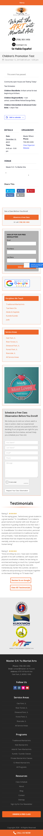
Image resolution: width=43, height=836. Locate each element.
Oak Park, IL (11, 338)
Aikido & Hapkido (12, 312)
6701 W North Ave (25, 671)
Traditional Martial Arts (15, 304)
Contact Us (21, 44)
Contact (21, 795)
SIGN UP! (21, 267)
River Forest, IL (12, 342)
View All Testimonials (20, 587)
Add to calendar (15, 117)
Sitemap (21, 800)
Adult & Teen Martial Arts (21, 749)
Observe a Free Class (21, 217)
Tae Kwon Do (11, 308)
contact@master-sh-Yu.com (24, 669)
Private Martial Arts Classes (21, 758)
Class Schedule (21, 782)
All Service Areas (12, 357)
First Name (10, 248)
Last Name (10, 257)
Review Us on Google (21, 580)
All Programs (21, 767)
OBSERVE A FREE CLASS (21, 814)
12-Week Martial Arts (21, 763)
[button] (10, 191)
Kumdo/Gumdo (12, 316)
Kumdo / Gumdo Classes (21, 754)
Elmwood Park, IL (13, 346)
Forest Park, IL (11, 349)
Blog (21, 791)
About (21, 786)
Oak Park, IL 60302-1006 (21, 674)
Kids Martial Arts (21, 745)
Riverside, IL (10, 353)
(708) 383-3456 (23, 39)
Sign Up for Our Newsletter (21, 804)
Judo (8, 320)
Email (9, 240)
